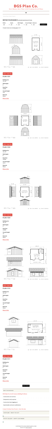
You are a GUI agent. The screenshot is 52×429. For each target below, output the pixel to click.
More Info (6, 98)
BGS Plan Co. (26, 6)
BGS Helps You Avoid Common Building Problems (15, 394)
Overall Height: (28, 22)
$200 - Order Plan (7, 215)
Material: (34, 22)
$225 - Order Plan (7, 73)
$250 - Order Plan (7, 285)
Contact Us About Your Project (10, 409)
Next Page (26, 385)
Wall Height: (20, 22)
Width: (4, 22)
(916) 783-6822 (22, 409)
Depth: (11, 22)
